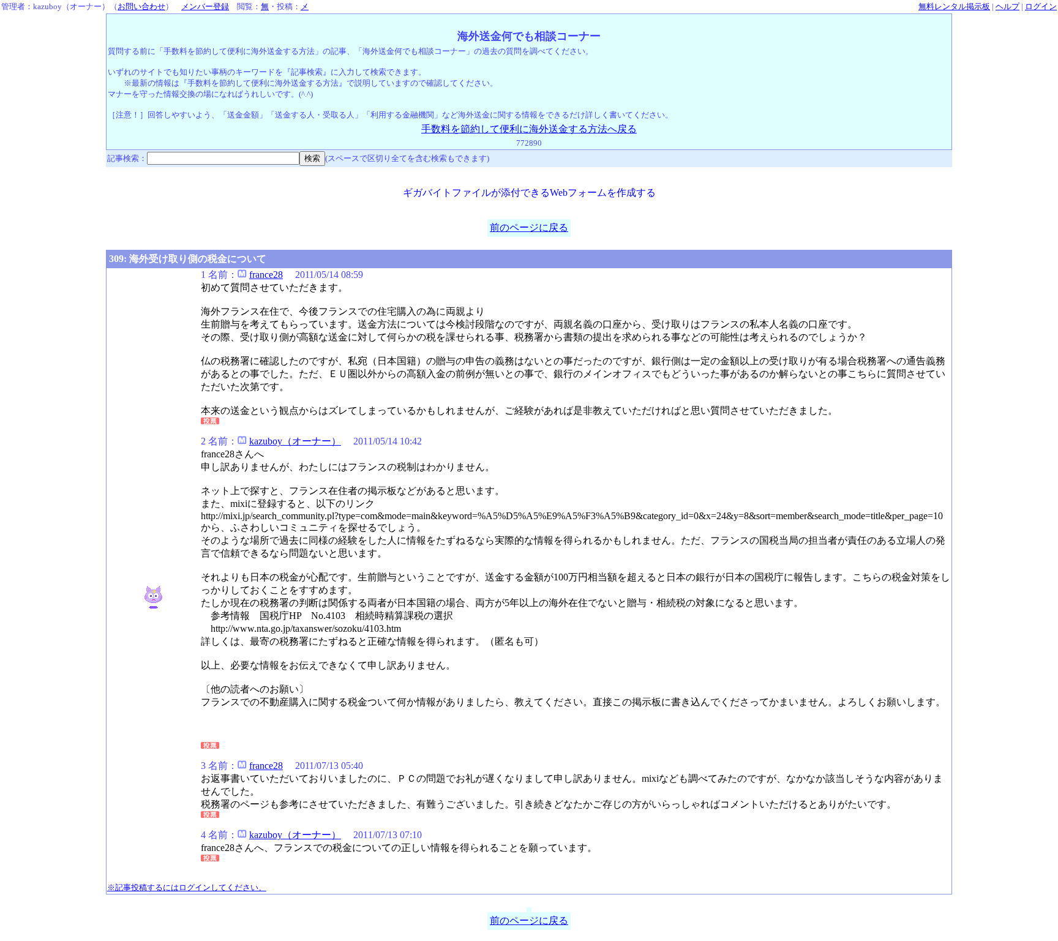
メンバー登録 (205, 6)
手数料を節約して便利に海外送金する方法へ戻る (529, 129)
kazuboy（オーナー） (295, 441)
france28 (266, 274)
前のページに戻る (529, 227)
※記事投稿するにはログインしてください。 (186, 887)
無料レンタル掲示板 (954, 6)
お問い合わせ (141, 6)
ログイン (1041, 6)
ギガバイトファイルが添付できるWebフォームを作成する (529, 192)
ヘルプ (1007, 6)
